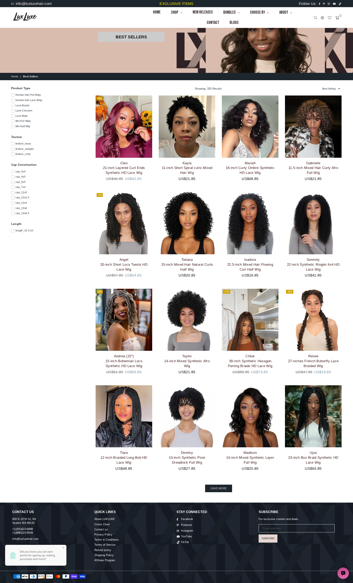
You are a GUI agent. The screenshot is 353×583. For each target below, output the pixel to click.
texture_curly (23, 154)
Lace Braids (22, 105)
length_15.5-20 (24, 230)
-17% (226, 291)
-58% (289, 291)
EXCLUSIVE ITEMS (176, 4)
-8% (100, 98)
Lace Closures (24, 110)
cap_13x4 (21, 202)
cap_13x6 (21, 208)
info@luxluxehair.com (33, 4)
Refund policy (102, 550)
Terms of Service (104, 544)
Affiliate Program (104, 560)
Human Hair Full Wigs (28, 94)
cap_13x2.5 (22, 197)
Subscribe (268, 538)
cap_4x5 (21, 176)
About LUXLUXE (104, 519)
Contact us (101, 529)
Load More (218, 488)
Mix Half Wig (23, 126)
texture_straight (25, 149)
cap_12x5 (21, 192)
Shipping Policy (104, 555)
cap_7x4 (21, 187)
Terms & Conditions (106, 539)
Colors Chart (102, 524)
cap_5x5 (21, 182)
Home (14, 76)
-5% (100, 195)
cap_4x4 (21, 171)
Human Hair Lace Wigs (29, 100)
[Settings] (322, 17)
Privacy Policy (103, 534)
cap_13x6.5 (22, 213)
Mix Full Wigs (23, 121)
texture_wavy (23, 143)
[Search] (315, 17)
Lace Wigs (22, 115)
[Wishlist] (329, 17)
